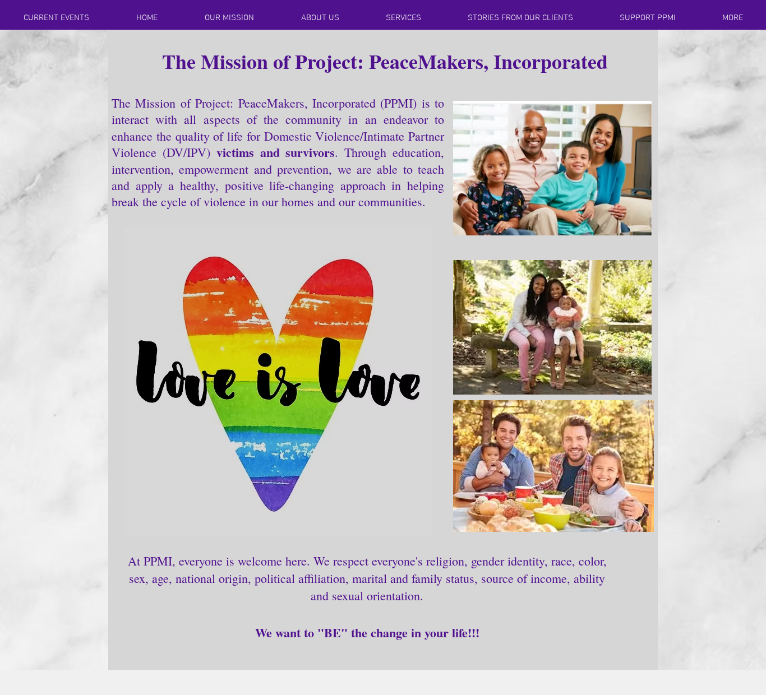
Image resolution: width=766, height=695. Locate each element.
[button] (147, 18)
